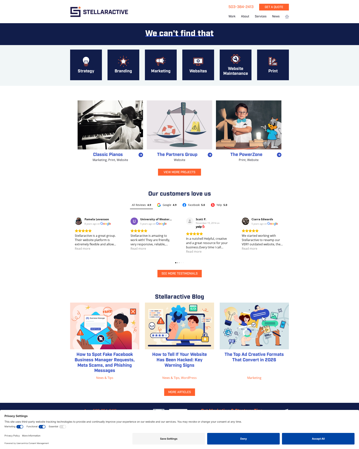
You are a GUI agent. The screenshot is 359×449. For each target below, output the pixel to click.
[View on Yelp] (190, 221)
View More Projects (179, 172)
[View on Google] (78, 221)
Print (111, 160)
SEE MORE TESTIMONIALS (180, 273)
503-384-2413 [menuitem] (241, 7)
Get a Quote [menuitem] (274, 7)
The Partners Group (177, 155)
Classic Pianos (108, 155)
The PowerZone (246, 155)
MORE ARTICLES (179, 392)
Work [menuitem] (231, 16)
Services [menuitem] (260, 16)
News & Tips (104, 378)
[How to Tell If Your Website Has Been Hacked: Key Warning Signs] (179, 326)
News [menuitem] (276, 16)
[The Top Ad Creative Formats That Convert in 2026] (254, 326)
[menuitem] (285, 17)
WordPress (189, 378)
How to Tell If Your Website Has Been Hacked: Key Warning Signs (179, 360)
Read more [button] (82, 248)
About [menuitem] (245, 16)
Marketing (100, 160)
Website (122, 160)
